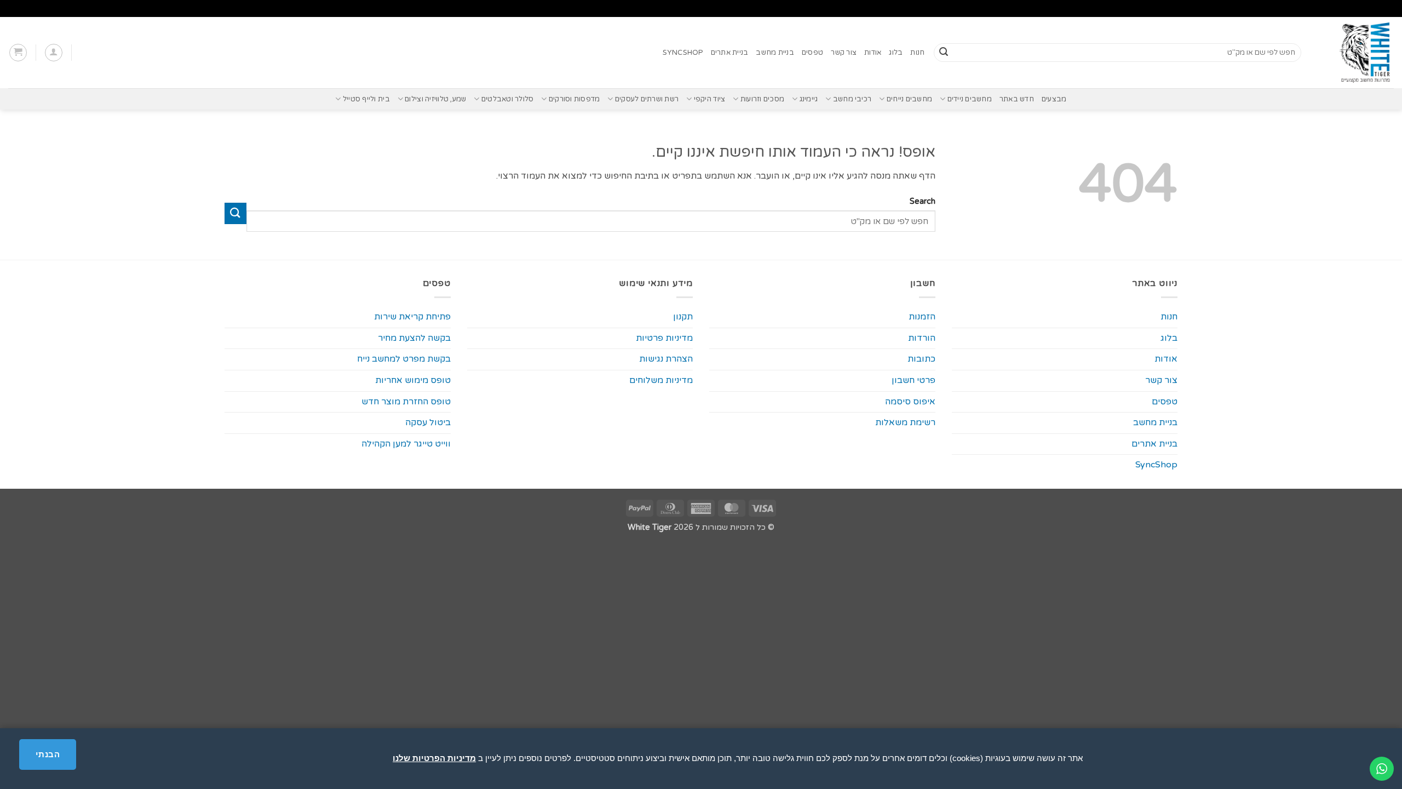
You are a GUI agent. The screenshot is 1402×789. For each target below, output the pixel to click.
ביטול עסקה (428, 422)
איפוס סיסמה (910, 401)
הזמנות (922, 316)
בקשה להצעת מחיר (414, 338)
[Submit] (943, 52)
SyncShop (683, 52)
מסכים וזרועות (762, 99)
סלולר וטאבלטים (507, 99)
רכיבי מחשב (852, 99)
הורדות (921, 338)
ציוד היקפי (709, 99)
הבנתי (48, 754)
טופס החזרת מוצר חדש (406, 401)
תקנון (683, 316)
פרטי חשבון (913, 380)
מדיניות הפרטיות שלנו (434, 758)
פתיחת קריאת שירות (412, 316)
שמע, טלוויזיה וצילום (435, 99)
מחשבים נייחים (909, 99)
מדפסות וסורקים (574, 99)
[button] (53, 52)
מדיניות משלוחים (661, 380)
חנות (917, 52)
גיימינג (809, 99)
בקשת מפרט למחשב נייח (404, 358)
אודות (872, 52)
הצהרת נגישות (666, 358)
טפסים (812, 52)
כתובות (921, 358)
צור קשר (844, 52)
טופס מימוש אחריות (413, 380)
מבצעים (1054, 99)
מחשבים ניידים (969, 99)
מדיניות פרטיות (664, 338)
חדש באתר (1016, 99)
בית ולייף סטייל (366, 99)
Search (922, 201)
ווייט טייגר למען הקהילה (406, 443)
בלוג (896, 52)
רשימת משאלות (905, 422)
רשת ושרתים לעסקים (647, 99)
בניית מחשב (775, 52)
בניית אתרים (730, 52)
